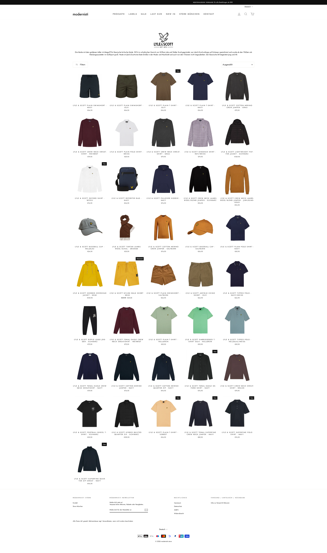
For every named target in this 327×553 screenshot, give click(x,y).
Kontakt (209, 14)
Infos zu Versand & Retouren (220, 503)
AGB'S (176, 510)
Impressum (177, 503)
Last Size (156, 14)
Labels (133, 14)
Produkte (119, 14)
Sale (144, 14)
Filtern (82, 64)
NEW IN (171, 14)
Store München (189, 14)
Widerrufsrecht (179, 513)
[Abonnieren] (146, 509)
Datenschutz (178, 506)
